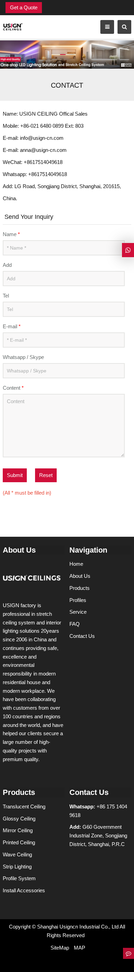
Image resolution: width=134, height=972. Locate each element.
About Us (79, 576)
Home (76, 564)
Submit (15, 475)
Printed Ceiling (19, 842)
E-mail (12, 326)
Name (11, 234)
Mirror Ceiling (18, 830)
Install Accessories (24, 890)
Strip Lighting (17, 866)
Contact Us (82, 636)
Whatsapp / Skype (23, 357)
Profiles (77, 600)
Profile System (19, 878)
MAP (79, 948)
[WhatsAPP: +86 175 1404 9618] (128, 250)
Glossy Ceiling (19, 819)
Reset (46, 475)
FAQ (74, 624)
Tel (6, 296)
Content (13, 388)
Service (78, 612)
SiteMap (60, 948)
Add (7, 265)
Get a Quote (23, 7)
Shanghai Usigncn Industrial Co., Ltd (78, 927)
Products (79, 588)
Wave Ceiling (17, 854)
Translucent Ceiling (24, 806)
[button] (63, 41)
